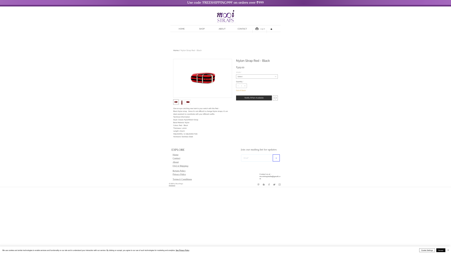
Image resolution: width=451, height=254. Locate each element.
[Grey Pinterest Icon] (258, 184)
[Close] (448, 250)
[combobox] (257, 76)
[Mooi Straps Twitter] (274, 184)
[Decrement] (237, 86)
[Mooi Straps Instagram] (279, 184)
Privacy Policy (179, 174)
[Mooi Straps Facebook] (269, 184)
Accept (440, 250)
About (176, 162)
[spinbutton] (241, 86)
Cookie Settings (427, 250)
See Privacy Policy (182, 250)
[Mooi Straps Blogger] (263, 184)
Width (239, 72)
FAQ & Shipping (180, 166)
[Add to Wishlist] (275, 97)
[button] (202, 29)
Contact (176, 158)
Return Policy (179, 170)
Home (176, 50)
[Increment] (245, 86)
